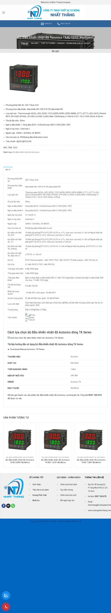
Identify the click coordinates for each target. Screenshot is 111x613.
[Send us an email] (8, 506)
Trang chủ (25, 43)
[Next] (107, 444)
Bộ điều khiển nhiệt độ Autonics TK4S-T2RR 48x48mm (91, 461)
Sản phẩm (34, 43)
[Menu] (3, 12)
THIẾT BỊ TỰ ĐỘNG (48, 43)
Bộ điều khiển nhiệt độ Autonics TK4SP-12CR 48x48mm (55, 461)
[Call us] (13, 506)
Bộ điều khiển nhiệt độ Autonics (78, 43)
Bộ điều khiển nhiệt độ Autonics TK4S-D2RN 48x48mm (20, 461)
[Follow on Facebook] (3, 506)
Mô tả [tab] (8, 170)
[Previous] (3, 444)
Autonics (61, 43)
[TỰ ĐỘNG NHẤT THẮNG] (56, 12)
